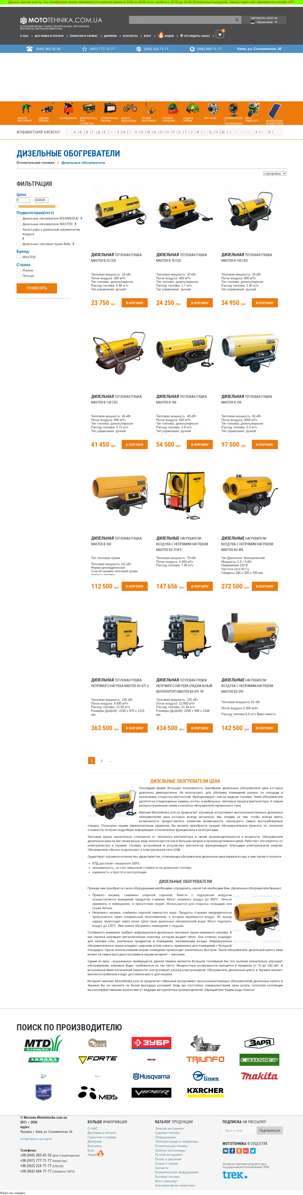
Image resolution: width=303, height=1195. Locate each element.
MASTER (29, 257)
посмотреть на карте (36, 1139)
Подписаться (269, 1130)
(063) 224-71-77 (156, 49)
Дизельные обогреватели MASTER (47, 224)
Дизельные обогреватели (83, 162)
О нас (24, 35)
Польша (28, 276)
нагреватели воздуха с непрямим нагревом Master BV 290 (247, 686)
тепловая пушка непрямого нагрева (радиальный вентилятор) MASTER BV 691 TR (184, 686)
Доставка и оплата (49, 35)
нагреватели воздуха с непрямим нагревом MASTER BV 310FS (182, 544)
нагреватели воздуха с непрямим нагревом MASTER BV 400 (247, 544)
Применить (37, 288)
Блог (147, 35)
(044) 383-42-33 (48, 49)
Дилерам (110, 35)
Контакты (130, 35)
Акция (169, 35)
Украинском (264, 22)
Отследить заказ (196, 35)
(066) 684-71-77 (209, 49)
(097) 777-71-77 (102, 49)
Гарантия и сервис (84, 35)
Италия (27, 270)
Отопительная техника (35, 162)
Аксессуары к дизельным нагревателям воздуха (51, 232)
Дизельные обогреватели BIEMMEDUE (50, 218)
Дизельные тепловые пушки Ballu (46, 244)
